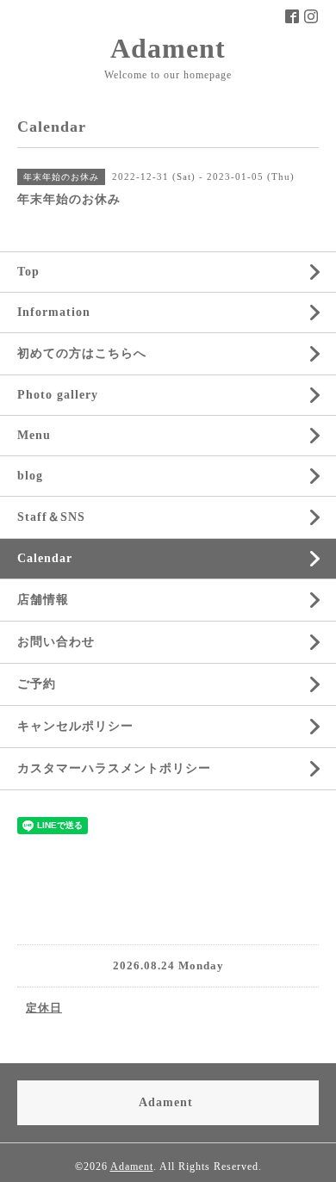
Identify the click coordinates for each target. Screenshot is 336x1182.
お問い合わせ (56, 641)
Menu (34, 435)
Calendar (44, 558)
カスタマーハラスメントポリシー (114, 768)
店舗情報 (43, 599)
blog (30, 475)
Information (53, 312)
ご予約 (36, 684)
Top (28, 271)
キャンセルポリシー (75, 726)
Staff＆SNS (51, 517)
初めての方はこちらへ (81, 353)
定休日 (44, 1007)
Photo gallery (57, 394)
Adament (168, 48)
